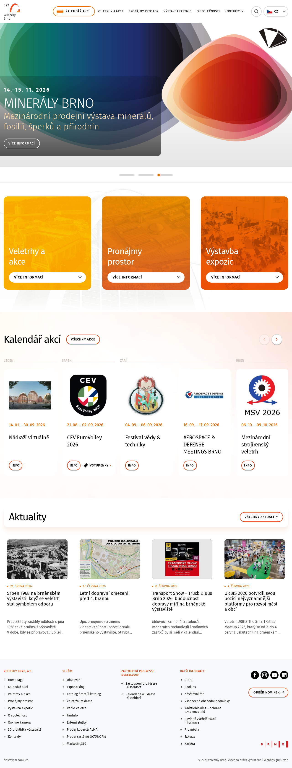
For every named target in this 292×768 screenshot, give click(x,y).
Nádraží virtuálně (29, 437)
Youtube (274, 675)
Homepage (15, 680)
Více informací (21, 143)
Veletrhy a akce (110, 11)
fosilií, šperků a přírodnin (51, 126)
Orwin (284, 760)
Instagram (265, 675)
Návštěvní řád (194, 694)
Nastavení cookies (16, 760)
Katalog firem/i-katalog (84, 694)
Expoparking (75, 687)
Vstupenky (99, 465)
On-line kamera (19, 722)
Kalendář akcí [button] (77, 11)
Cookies (190, 687)
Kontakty (14, 737)
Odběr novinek (266, 692)
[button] (256, 11)
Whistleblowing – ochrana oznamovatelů (203, 710)
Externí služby (77, 722)
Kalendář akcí (18, 687)
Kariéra (190, 744)
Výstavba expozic (177, 11)
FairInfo (72, 715)
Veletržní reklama (79, 701)
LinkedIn (284, 675)
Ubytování (74, 680)
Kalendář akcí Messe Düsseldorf (140, 696)
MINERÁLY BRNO (49, 103)
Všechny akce (83, 339)
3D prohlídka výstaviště (25, 730)
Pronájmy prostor (143, 11)
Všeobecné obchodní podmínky (207, 701)
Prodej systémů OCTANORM (86, 737)
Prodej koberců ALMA (82, 730)
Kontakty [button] (232, 11)
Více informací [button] (28, 277)
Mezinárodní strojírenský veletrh (255, 444)
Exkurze (190, 737)
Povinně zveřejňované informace (200, 720)
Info (16, 465)
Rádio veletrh (76, 708)
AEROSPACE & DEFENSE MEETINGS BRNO (202, 444)
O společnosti (208, 11)
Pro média (192, 730)
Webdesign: (272, 760)
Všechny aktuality (261, 517)
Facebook (255, 675)
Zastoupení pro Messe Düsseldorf (141, 685)
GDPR (188, 680)
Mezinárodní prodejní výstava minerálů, (78, 116)
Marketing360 (76, 744)
